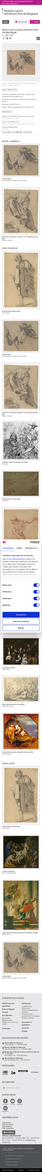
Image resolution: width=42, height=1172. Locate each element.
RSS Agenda (6, 1122)
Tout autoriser (21, 615)
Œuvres (38, 38)
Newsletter (10, 1132)
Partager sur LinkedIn (7, 38)
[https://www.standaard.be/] (35, 1072)
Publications (26, 1008)
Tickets (36, 22)
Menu (6, 22)
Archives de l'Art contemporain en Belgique (31, 1015)
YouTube (12, 1104)
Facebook (5, 1104)
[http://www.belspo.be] (5, 1073)
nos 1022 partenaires (17, 559)
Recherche (26, 1003)
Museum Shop (7, 1020)
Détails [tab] (19, 548)
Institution (6, 1028)
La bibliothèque (27, 1006)
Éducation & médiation (27, 1023)
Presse (24, 1031)
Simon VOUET (8, 764)
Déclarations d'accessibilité (13, 1158)
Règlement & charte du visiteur (10, 1023)
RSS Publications (8, 1128)
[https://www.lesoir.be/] (23, 1071)
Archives (25, 1012)
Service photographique (30, 1010)
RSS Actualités (7, 1126)
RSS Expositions (7, 1124)
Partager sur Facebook (3, 38)
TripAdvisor (5, 1111)
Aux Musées (7, 1015)
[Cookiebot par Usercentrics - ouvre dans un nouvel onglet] (30, 542)
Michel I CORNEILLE (10, 141)
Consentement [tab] (8, 548)
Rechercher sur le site (3, 1088)
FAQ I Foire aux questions (8, 1004)
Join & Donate (22, 22)
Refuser (21, 628)
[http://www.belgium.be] (13, 1073)
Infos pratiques (8, 1009)
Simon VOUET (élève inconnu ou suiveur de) (18, 117)
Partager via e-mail (10, 38)
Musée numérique (28, 1018)
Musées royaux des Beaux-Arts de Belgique (2, 9)
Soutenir (25, 1028)
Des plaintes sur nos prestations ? (15, 1155)
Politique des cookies (11, 1165)
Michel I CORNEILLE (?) (18, 123)
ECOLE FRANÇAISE (9, 128)
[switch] (36, 591)
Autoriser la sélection (21, 621)
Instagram (20, 1104)
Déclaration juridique (11, 1162)
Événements (6, 1018)
